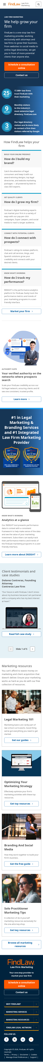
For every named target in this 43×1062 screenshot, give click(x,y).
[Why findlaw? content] (36, 1004)
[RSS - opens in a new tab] (31, 1039)
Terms (6, 1054)
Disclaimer (24, 1054)
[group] (21, 615)
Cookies (34, 1054)
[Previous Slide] (10, 649)
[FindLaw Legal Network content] (36, 1027)
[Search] (38, 4)
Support (33, 1057)
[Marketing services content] (36, 1011)
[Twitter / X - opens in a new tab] (14, 1039)
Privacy (14, 1054)
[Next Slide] (32, 649)
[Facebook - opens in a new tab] (6, 1039)
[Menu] (4, 4)
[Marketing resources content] (36, 1019)
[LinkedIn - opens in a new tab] (23, 1039)
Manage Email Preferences (17, 1057)
